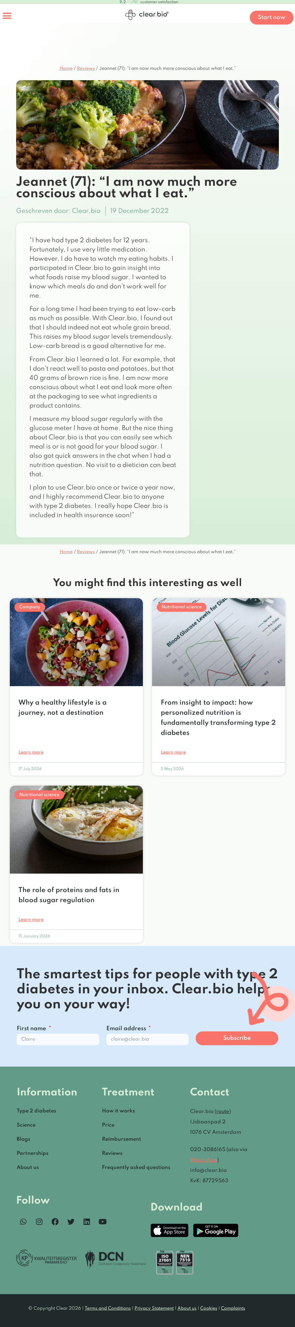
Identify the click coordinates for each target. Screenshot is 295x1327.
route (222, 1111)
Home (66, 68)
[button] (7, 16)
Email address (127, 1029)
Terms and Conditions (108, 1308)
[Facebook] (55, 1222)
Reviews (86, 68)
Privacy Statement (154, 1308)
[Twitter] (71, 1222)
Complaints (233, 1308)
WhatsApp (203, 1160)
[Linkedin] (87, 1222)
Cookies (208, 1308)
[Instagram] (39, 1222)
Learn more (31, 752)
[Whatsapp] (23, 1222)
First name (32, 1029)
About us (186, 1308)
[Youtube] (102, 1222)
